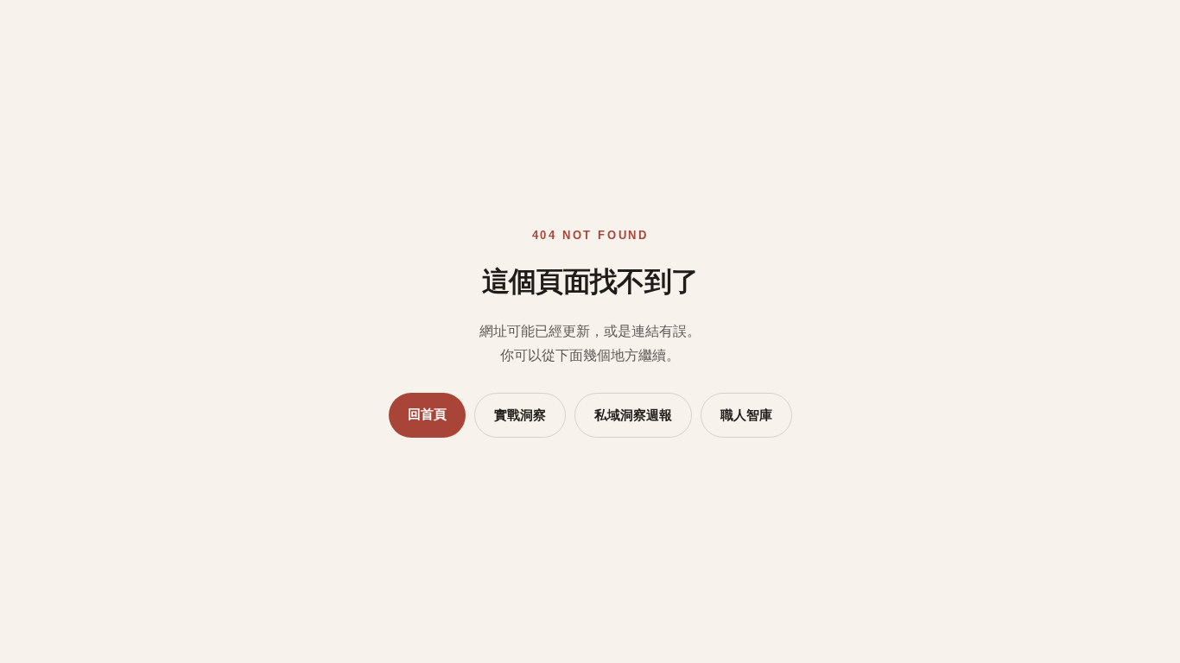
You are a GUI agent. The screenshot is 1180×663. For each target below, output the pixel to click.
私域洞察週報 (633, 415)
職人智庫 (746, 415)
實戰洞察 (520, 415)
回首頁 (427, 414)
